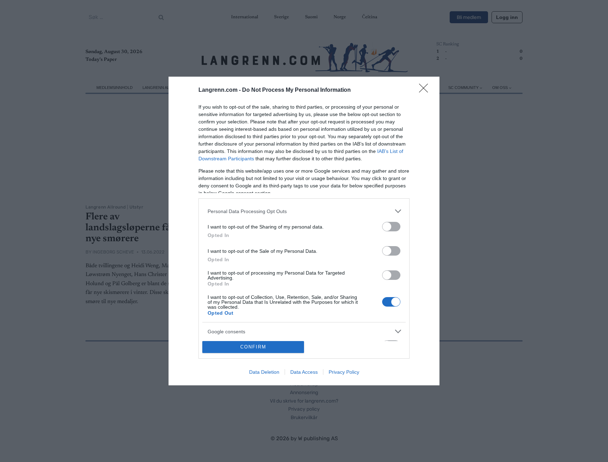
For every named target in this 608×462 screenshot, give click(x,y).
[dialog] (304, 231)
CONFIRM (253, 346)
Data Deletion (264, 372)
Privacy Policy (344, 372)
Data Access (304, 372)
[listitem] (304, 211)
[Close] (425, 90)
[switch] (391, 226)
